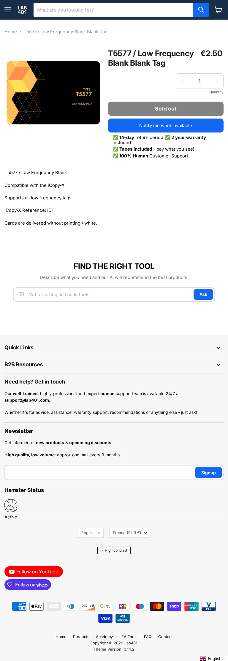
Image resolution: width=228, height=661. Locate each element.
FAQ (148, 636)
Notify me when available (165, 125)
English (88, 532)
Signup (208, 472)
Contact (165, 636)
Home (10, 31)
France (127, 532)
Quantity (216, 92)
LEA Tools (128, 636)
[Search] (201, 10)
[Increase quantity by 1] (217, 81)
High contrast (114, 550)
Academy (104, 636)
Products (81, 636)
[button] (214, 658)
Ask (203, 294)
